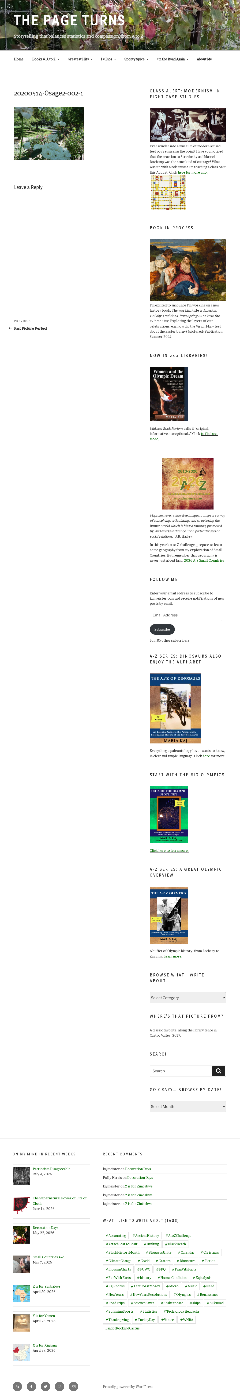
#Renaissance (207, 1294)
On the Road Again (171, 59)
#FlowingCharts (118, 1269)
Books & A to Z (44, 59)
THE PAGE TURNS (70, 20)
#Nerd (208, 1286)
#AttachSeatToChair (121, 1244)
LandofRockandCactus (122, 1328)
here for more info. (193, 172)
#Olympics (182, 1294)
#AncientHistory (145, 1236)
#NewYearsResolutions (148, 1294)
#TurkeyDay (145, 1320)
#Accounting (115, 1236)
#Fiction (208, 1261)
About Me (204, 59)
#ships (195, 1303)
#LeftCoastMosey (145, 1286)
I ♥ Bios (106, 59)
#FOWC (143, 1269)
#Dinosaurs (186, 1261)
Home (18, 59)
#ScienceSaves (142, 1303)
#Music (191, 1286)
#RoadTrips (115, 1303)
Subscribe (162, 629)
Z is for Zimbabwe (139, 1186)
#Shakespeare (172, 1303)
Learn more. (173, 956)
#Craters (163, 1261)
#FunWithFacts (184, 1269)
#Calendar (186, 1252)
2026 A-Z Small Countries (204, 560)
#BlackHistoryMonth (122, 1252)
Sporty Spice (134, 59)
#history (144, 1278)
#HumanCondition (172, 1278)
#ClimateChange (118, 1261)
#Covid (144, 1261)
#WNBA (186, 1320)
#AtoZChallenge (178, 1236)
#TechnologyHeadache (181, 1311)
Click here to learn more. (169, 850)
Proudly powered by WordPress (128, 1387)
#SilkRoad (215, 1303)
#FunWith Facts (118, 1278)
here (206, 756)
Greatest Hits (78, 59)
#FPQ (161, 1269)
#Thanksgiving (117, 1320)
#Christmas (209, 1252)
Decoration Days (138, 1169)
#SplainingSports (119, 1311)
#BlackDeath (175, 1244)
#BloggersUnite (159, 1252)
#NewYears (114, 1294)
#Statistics (148, 1311)
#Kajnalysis (202, 1278)
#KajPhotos (115, 1286)
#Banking (151, 1244)
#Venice (167, 1320)
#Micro (172, 1286)
